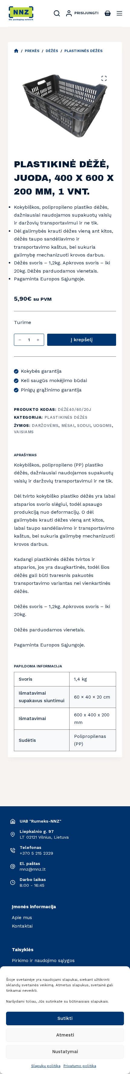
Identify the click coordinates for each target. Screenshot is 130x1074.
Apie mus (22, 917)
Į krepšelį (82, 339)
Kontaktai (22, 926)
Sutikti (65, 1018)
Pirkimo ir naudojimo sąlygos (43, 960)
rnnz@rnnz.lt (33, 869)
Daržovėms (45, 425)
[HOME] (16, 51)
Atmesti (65, 1035)
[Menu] (119, 13)
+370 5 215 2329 (36, 853)
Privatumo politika (79, 1066)
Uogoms (102, 425)
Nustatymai (65, 1051)
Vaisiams (24, 432)
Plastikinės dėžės (66, 417)
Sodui (83, 425)
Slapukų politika (45, 1066)
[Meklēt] (57, 13)
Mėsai (67, 425)
